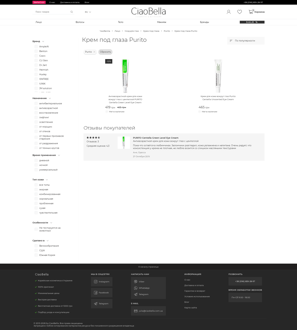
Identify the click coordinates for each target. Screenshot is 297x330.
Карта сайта (190, 307)
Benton (43, 51)
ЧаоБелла (105, 31)
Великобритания (49, 245)
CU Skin (43, 60)
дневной (44, 160)
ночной (43, 165)
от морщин (45, 126)
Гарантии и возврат (194, 291)
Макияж (161, 22)
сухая (42, 208)
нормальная (46, 198)
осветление (46, 122)
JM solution (45, 88)
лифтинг (44, 117)
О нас (52, 2)
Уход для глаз (132, 31)
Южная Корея (47, 255)
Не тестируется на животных (49, 229)
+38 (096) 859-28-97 (245, 281)
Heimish (43, 69)
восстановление (48, 112)
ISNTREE (44, 79)
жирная (43, 189)
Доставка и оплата (70, 2)
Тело (120, 22)
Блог (87, 2)
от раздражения (48, 143)
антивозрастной (48, 108)
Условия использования (197, 296)
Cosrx (42, 55)
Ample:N (44, 46)
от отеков (44, 131)
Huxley (43, 74)
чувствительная (48, 212)
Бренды (204, 22)
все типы (44, 184)
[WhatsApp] (148, 288)
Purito (167, 31)
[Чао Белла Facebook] (101, 292)
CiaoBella (148, 11)
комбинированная (49, 194)
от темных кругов (49, 148)
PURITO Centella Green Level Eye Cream (166, 139)
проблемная (46, 203)
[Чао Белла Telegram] (101, 303)
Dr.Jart (43, 65)
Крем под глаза (151, 31)
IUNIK (42, 83)
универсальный (48, 169)
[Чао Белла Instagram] (101, 281)
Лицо (39, 22)
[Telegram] (148, 294)
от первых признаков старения (51, 137)
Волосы (80, 22)
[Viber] (148, 281)
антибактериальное (50, 103)
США (42, 250)
